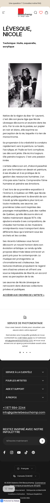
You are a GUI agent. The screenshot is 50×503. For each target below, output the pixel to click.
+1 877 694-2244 (25, 337)
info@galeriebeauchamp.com (19, 340)
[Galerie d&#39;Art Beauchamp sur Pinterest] (33, 452)
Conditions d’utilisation (16, 494)
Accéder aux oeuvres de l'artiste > (23, 295)
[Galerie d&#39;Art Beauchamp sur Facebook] (4, 452)
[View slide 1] (20, 352)
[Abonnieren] (42, 441)
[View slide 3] (26, 352)
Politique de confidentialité (36, 490)
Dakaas (16, 501)
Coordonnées (25, 498)
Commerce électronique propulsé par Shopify (28, 484)
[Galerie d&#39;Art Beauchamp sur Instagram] (11, 452)
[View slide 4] (30, 352)
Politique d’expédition (34, 494)
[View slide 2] (23, 352)
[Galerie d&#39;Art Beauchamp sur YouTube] (19, 452)
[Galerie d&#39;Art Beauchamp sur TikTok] (26, 452)
